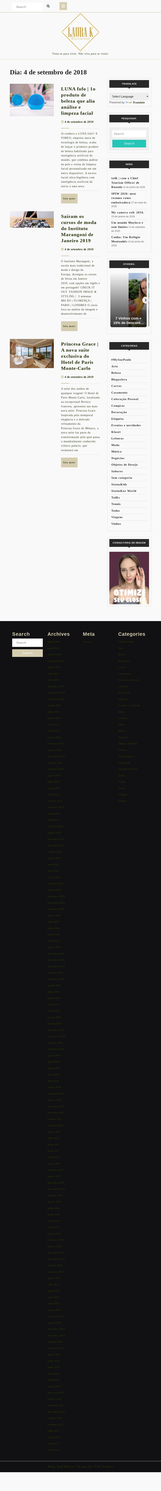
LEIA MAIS (70, 200)
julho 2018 (53, 1061)
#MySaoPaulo (121, 359)
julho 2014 (53, 1360)
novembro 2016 (56, 1189)
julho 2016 (53, 1208)
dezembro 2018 (56, 1030)
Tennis (116, 504)
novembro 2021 (56, 845)
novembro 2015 (56, 1259)
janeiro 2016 (55, 1246)
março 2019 (54, 1017)
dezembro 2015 (56, 1252)
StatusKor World (123, 490)
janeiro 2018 (55, 1099)
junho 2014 (54, 1367)
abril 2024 (53, 730)
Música (116, 451)
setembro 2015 (56, 1271)
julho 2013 (53, 1430)
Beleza (116, 372)
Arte (114, 366)
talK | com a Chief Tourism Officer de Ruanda (125, 183)
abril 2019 (53, 1010)
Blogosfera (119, 379)
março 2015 (54, 1310)
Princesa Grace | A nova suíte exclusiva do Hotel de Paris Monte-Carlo (80, 356)
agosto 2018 (54, 1055)
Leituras (117, 438)
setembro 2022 (56, 807)
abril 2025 (53, 679)
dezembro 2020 (56, 896)
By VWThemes (100, 1466)
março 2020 (54, 947)
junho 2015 (54, 1290)
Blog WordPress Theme (67, 1466)
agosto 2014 (54, 1354)
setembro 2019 (56, 979)
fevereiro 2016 (56, 1239)
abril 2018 (53, 1080)
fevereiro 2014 (56, 1392)
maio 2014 (53, 1373)
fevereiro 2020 (56, 953)
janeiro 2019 (55, 1023)
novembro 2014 (56, 1335)
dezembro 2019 (56, 959)
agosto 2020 (54, 915)
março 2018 (54, 1087)
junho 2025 (54, 667)
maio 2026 (53, 648)
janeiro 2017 (55, 1176)
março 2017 (54, 1163)
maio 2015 (53, 1297)
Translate (139, 102)
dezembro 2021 (56, 839)
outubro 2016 (55, 1195)
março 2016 (54, 1233)
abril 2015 (53, 1303)
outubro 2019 (55, 972)
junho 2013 (54, 1437)
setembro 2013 (56, 1424)
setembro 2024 (56, 699)
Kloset (116, 431)
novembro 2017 (56, 1112)
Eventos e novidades (126, 425)
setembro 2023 (56, 769)
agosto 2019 (54, 985)
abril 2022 (53, 819)
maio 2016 (53, 1220)
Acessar (87, 641)
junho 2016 (54, 1214)
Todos (115, 510)
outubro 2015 (55, 1265)
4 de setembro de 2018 (79, 121)
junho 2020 (54, 928)
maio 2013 (53, 1443)
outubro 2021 (55, 851)
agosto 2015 (54, 1278)
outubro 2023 (55, 762)
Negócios (117, 458)
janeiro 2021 (55, 890)
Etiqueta (117, 418)
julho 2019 (53, 991)
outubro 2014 (55, 1341)
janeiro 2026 (55, 654)
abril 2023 (53, 794)
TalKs (115, 497)
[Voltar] (112, 300)
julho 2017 (53, 1138)
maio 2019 (53, 1004)
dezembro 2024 (56, 686)
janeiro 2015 (55, 1322)
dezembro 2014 (56, 1329)
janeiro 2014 (55, 1399)
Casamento (119, 392)
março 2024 (54, 737)
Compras (118, 405)
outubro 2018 (55, 1042)
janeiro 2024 (55, 750)
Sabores (117, 471)
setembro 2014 (56, 1348)
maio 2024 (53, 724)
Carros (116, 385)
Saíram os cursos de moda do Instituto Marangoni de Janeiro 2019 (79, 228)
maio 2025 (53, 673)
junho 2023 (54, 788)
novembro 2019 (56, 966)
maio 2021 (53, 864)
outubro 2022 (55, 800)
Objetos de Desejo (124, 464)
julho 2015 (53, 1284)
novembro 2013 (56, 1411)
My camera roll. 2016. (127, 212)
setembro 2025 (56, 660)
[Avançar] (145, 300)
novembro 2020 (56, 902)
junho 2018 (54, 1068)
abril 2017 (53, 1157)
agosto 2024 (54, 705)
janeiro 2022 (55, 832)
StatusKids (119, 484)
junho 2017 (54, 1144)
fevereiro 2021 (56, 883)
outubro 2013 (55, 1418)
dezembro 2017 (56, 1106)
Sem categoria (121, 477)
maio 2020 (53, 934)
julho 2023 (53, 781)
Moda (115, 445)
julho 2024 (53, 711)
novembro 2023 (56, 756)
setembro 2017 (56, 1125)
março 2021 (54, 877)
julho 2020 (53, 921)
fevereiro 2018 (56, 1093)
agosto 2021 (54, 858)
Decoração (119, 412)
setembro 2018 (56, 1049)
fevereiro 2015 (56, 1316)
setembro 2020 (56, 909)
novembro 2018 (56, 1036)
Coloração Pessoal (124, 399)
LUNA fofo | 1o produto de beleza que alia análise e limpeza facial (78, 101)
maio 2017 (53, 1150)
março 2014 (54, 1386)
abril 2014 (53, 1379)
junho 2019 (54, 998)
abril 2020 (53, 940)
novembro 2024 (56, 692)
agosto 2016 (54, 1201)
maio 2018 (53, 1074)
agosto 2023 (54, 775)
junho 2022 (54, 813)
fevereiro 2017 (56, 1170)
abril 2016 (53, 1227)
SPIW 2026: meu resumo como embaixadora (123, 198)
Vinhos (116, 523)
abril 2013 (53, 1450)
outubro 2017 (55, 1119)
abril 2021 (53, 870)
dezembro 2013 (56, 1405)
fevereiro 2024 (56, 743)
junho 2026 (54, 641)
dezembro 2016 (56, 1182)
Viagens (117, 517)
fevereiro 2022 (56, 826)
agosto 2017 (54, 1131)
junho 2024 (54, 718)
